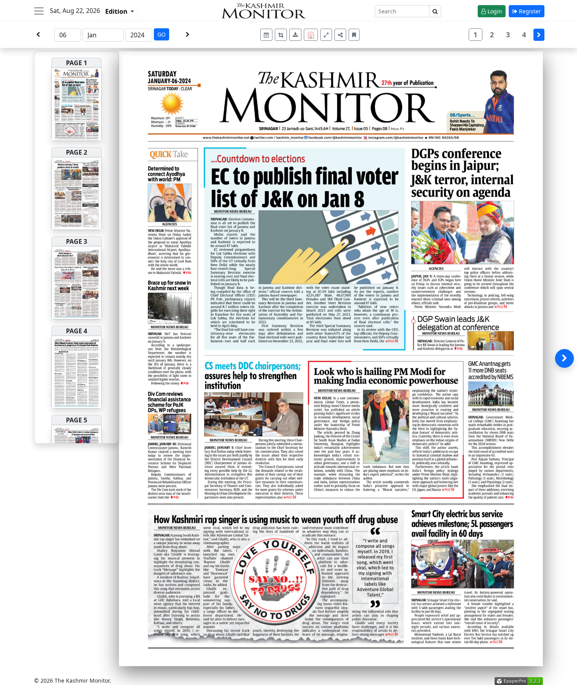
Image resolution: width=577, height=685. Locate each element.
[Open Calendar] (266, 35)
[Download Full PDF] (311, 35)
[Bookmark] (354, 35)
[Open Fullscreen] (326, 35)
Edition (117, 11)
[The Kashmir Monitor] (264, 10)
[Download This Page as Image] (295, 35)
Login (494, 11)
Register (529, 11)
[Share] (340, 35)
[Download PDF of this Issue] (312, 33)
